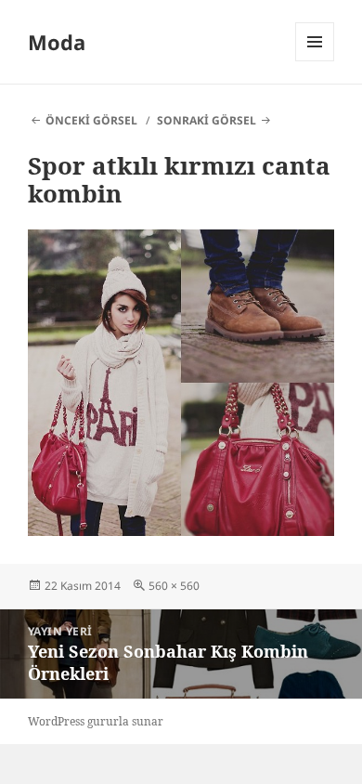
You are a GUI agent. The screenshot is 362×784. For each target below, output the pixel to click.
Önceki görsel (91, 120)
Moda (56, 42)
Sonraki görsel (206, 120)
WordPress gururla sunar (95, 721)
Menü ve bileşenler (315, 60)
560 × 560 (174, 586)
